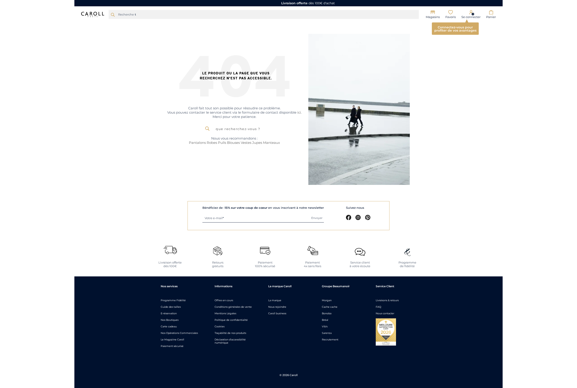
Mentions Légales (225, 313)
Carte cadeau (169, 326)
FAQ (378, 306)
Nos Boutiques (170, 319)
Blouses (233, 142)
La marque (274, 300)
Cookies (219, 326)
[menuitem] (189, 24)
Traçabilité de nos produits (230, 333)
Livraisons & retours (387, 300)
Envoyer (317, 218)
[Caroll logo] (92, 14)
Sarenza (327, 333)
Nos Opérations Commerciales (179, 333)
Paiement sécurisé (172, 346)
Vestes (246, 142)
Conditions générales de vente (233, 306)
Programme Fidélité (173, 300)
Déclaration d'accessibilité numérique (230, 341)
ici (299, 112)
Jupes (257, 142)
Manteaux (271, 142)
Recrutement (330, 339)
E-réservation (169, 313)
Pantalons (197, 142)
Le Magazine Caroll (172, 339)
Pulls (222, 142)
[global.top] (572, 322)
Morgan (327, 300)
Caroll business (277, 313)
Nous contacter (385, 313)
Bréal (325, 319)
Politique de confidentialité (231, 319)
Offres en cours (224, 300)
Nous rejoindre (277, 306)
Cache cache (329, 306)
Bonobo (327, 313)
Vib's (324, 326)
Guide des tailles (171, 306)
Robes (212, 142)
